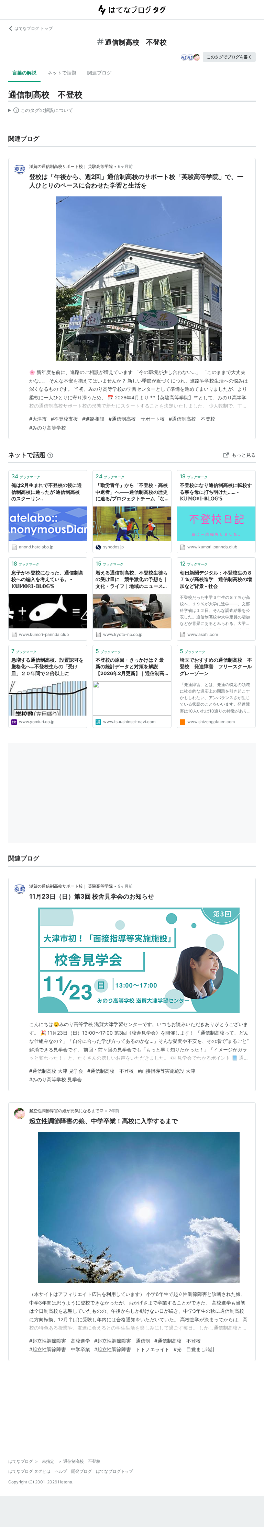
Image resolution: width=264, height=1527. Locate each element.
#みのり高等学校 (47, 428)
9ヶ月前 (125, 886)
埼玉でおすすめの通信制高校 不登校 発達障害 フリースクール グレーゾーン (216, 666)
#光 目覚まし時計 (194, 1349)
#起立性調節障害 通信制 (122, 1341)
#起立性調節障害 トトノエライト (131, 1349)
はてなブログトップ (114, 1471)
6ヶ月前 (125, 166)
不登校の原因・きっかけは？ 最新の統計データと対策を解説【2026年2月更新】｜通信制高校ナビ (130, 667)
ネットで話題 (61, 73)
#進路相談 (93, 419)
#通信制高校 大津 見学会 (56, 1071)
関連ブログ (99, 73)
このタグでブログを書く (229, 56)
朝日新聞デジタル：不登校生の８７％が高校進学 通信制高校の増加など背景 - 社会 (216, 579)
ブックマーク (25, 476)
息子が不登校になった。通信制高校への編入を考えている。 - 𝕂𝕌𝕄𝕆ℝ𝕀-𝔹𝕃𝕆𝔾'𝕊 (47, 579)
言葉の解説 (24, 73)
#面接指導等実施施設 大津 (166, 1071)
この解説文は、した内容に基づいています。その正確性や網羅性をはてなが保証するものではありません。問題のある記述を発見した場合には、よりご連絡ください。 (40, 111)
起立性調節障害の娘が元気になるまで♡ (66, 1110)
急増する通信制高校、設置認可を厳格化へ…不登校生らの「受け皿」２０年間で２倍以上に (47, 666)
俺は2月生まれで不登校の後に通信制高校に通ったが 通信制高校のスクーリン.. (46, 491)
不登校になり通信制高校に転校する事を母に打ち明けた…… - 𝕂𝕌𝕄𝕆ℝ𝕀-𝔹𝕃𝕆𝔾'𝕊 (216, 491)
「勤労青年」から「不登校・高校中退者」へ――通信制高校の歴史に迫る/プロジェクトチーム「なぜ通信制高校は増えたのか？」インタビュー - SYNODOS (132, 492)
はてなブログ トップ (33, 28)
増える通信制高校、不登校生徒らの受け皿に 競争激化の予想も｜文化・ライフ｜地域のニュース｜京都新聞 (132, 580)
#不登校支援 (64, 419)
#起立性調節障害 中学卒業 (59, 1349)
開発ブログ (81, 1471)
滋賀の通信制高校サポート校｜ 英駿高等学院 (71, 166)
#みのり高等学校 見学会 (55, 1079)
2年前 (114, 1110)
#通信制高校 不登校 (192, 419)
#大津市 (38, 419)
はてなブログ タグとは (29, 1471)
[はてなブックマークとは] (50, 454)
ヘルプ (61, 1471)
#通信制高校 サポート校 (137, 419)
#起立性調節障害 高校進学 (59, 1341)
